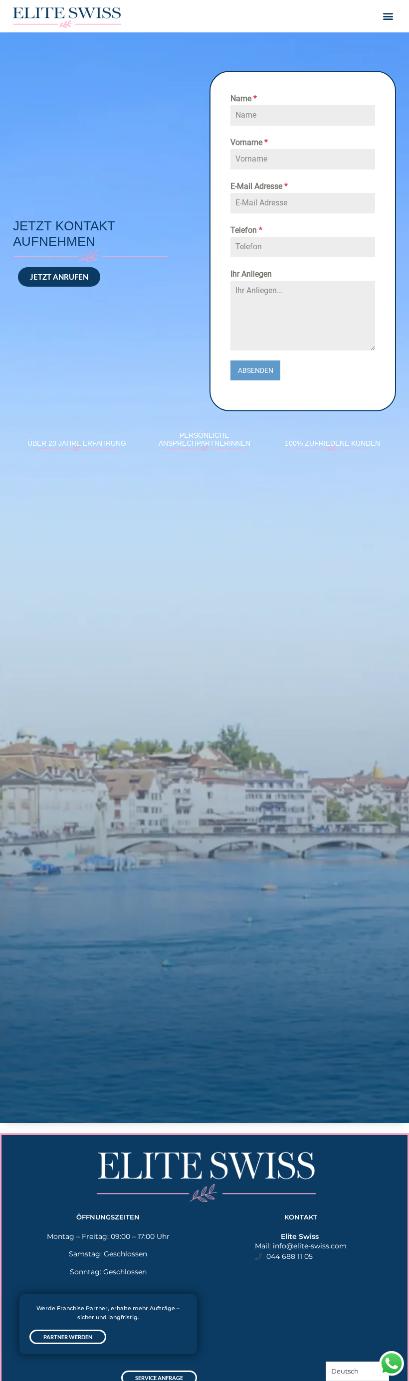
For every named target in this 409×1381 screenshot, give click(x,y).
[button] (388, 15)
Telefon (246, 230)
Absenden (255, 370)
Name (243, 98)
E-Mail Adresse (259, 186)
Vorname (249, 142)
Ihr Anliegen (251, 274)
